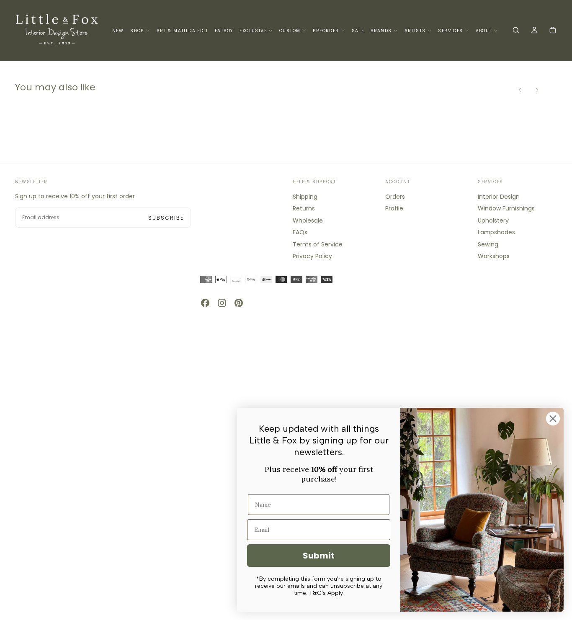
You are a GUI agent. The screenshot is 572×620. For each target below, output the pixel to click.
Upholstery (493, 220)
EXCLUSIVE (253, 31)
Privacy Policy (312, 256)
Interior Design (499, 196)
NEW (118, 31)
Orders (395, 196)
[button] (516, 30)
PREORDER (326, 31)
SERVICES (450, 31)
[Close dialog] (553, 418)
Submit (319, 555)
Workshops (494, 256)
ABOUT (484, 31)
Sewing (488, 244)
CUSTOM (289, 31)
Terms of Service (318, 244)
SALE (358, 31)
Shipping (305, 196)
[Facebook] (205, 303)
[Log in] (534, 30)
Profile (394, 208)
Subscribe (166, 217)
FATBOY (224, 31)
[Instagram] (222, 303)
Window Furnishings (506, 208)
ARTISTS (415, 31)
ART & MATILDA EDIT (182, 31)
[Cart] (553, 30)
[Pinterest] (239, 303)
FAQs (300, 232)
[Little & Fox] (57, 290)
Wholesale (308, 220)
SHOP (137, 31)
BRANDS (381, 31)
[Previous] (520, 90)
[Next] (537, 90)
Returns (304, 208)
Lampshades (496, 232)
